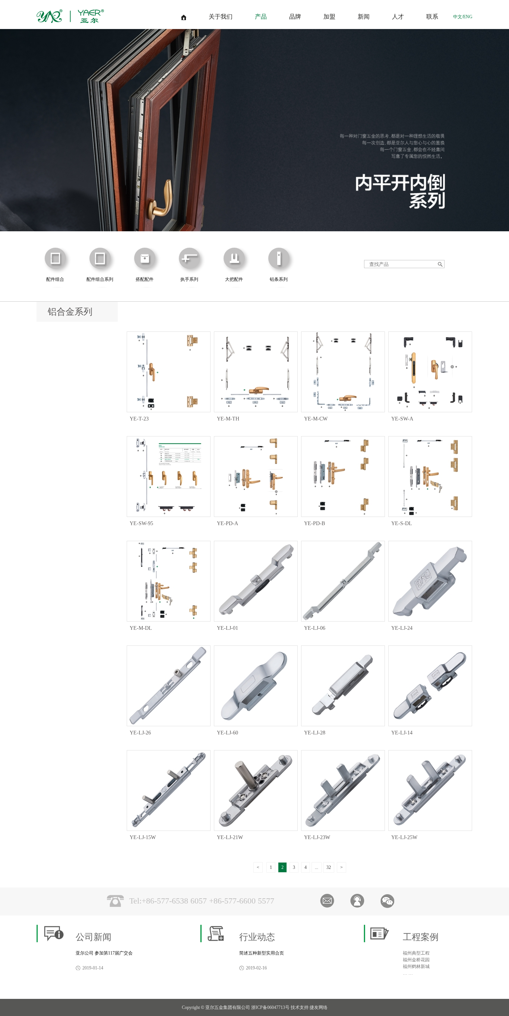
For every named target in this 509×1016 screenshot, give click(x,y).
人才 (398, 16)
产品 (261, 16)
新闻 (364, 16)
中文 (457, 16)
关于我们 (221, 16)
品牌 (295, 16)
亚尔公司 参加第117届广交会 (104, 953)
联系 (432, 16)
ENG (467, 16)
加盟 (329, 16)
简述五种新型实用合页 (261, 953)
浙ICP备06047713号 (270, 1007)
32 (328, 867)
